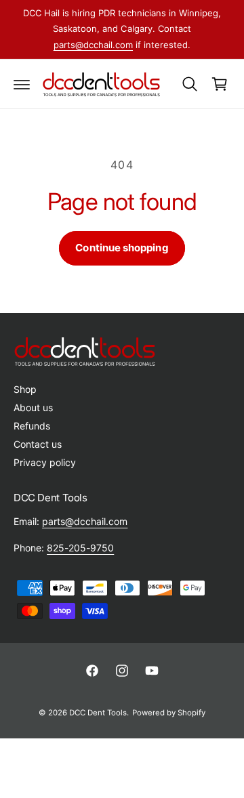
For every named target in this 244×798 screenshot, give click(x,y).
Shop (25, 389)
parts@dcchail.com (93, 44)
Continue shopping (121, 247)
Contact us (38, 444)
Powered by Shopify (168, 712)
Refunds (32, 426)
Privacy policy (45, 462)
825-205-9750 (80, 547)
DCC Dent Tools (98, 712)
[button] (22, 84)
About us (33, 407)
